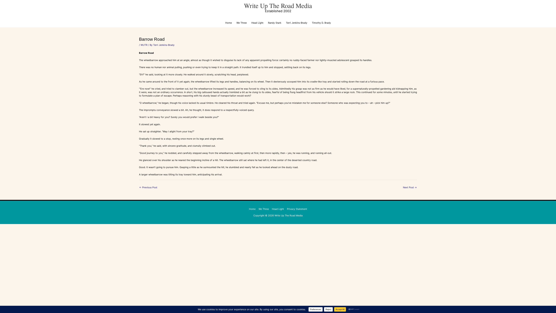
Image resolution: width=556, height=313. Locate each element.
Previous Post (148, 187)
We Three (241, 22)
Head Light (257, 22)
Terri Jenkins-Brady (296, 22)
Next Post (410, 187)
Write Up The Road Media (278, 5)
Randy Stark (274, 22)
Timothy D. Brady (321, 22)
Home (228, 22)
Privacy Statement (297, 209)
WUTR (144, 44)
